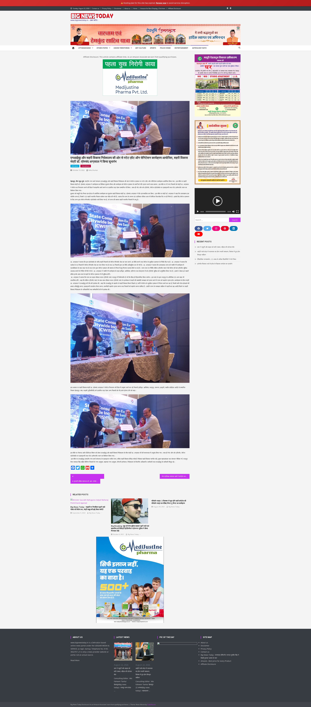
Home (135, 8)
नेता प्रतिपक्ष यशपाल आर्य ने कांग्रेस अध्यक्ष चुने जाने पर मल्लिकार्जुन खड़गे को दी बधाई (176, 476)
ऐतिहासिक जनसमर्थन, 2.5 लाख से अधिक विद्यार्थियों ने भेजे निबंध (216, 259)
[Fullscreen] (237, 211)
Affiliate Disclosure (174, 8)
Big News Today (94, 513)
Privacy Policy (106, 8)
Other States (102, 48)
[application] (218, 201)
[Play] (198, 211)
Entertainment (181, 48)
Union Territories (122, 48)
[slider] (216, 211)
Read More (75, 660)
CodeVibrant (151, 704)
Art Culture (140, 48)
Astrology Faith (199, 48)
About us (127, 8)
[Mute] (233, 211)
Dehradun (75, 166)
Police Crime (165, 48)
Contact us (95, 8)
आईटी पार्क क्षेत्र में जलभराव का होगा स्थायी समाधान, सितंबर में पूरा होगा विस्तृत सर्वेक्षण (218, 253)
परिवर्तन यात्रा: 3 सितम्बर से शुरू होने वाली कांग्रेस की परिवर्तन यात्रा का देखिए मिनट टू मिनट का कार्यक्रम (168, 502)
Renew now (161, 3)
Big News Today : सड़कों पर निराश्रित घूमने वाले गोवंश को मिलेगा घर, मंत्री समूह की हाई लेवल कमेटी (87, 508)
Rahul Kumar (93, 170)
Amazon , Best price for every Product (216, 661)
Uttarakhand (84, 48)
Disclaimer (117, 8)
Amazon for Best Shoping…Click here (152, 8)
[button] (217, 201)
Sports (153, 48)
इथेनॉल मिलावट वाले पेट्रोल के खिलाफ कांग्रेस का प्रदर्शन (214, 264)
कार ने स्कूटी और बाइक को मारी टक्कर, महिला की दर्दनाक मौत (215, 247)
